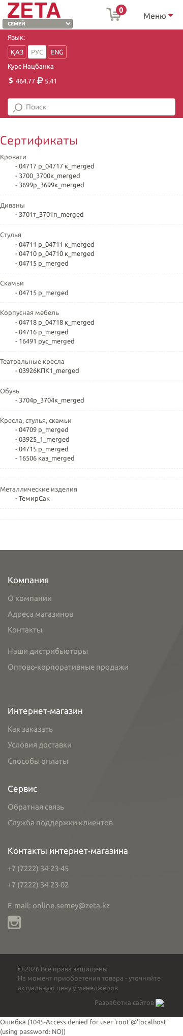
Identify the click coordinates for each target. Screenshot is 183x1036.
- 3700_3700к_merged (47, 175)
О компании (30, 598)
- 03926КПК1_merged (47, 370)
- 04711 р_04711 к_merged (55, 244)
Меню (155, 15)
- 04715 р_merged (42, 263)
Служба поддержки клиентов (60, 822)
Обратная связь (36, 806)
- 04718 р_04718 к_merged (55, 322)
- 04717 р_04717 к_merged (55, 165)
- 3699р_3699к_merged (49, 184)
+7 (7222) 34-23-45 (38, 868)
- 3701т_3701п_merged (49, 214)
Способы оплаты (38, 761)
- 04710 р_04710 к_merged (55, 253)
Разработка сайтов (125, 1002)
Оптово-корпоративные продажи (68, 667)
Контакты (25, 629)
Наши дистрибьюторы (48, 651)
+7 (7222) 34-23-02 (38, 884)
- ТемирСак (32, 498)
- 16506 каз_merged (45, 458)
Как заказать (30, 729)
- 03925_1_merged (42, 439)
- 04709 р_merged (42, 429)
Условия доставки (40, 744)
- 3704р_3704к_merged (49, 400)
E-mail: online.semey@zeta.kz (59, 905)
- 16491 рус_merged (45, 340)
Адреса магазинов (40, 614)
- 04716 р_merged (42, 331)
